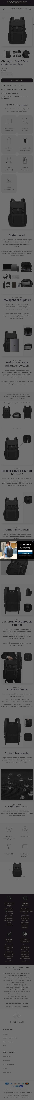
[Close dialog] (32, 541)
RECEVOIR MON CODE (25, 553)
